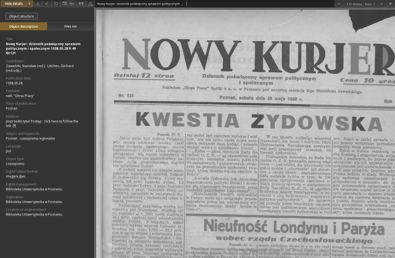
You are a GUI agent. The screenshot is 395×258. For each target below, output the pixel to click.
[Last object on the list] (381, 3)
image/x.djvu (15, 176)
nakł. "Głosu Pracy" (20, 95)
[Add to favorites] (56, 3)
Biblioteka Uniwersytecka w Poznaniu (34, 189)
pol (8, 151)
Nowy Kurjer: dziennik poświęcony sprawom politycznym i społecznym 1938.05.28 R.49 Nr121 (43, 48)
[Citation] (81, 3)
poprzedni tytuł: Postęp (24, 121)
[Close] (390, 3)
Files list (70, 26)
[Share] (46, 3)
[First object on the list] (339, 3)
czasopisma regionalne (37, 138)
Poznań (11, 108)
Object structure (21, 16)
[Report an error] (90, 3)
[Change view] (64, 3)
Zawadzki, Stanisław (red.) (25, 66)
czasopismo (15, 163)
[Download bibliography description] (71, 4)
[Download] (37, 3)
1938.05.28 (14, 83)
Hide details (14, 3)
